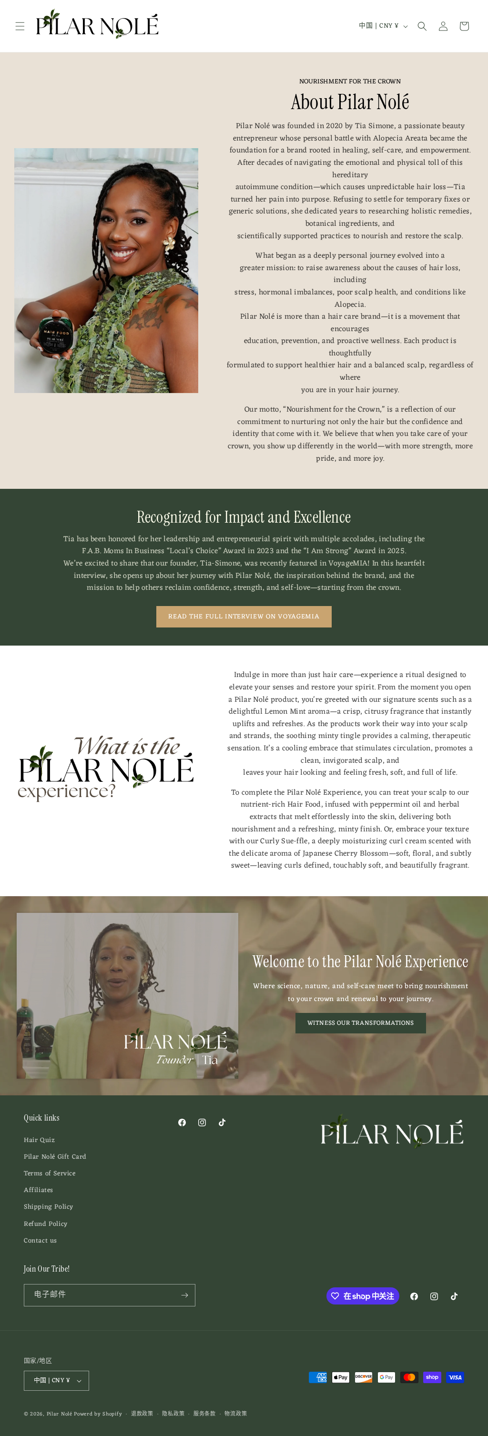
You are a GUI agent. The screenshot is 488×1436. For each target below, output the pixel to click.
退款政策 (142, 1414)
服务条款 (204, 1414)
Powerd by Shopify (98, 1414)
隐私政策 (173, 1414)
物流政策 (235, 1414)
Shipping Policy (48, 1207)
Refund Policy (46, 1224)
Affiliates (38, 1190)
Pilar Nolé (59, 1414)
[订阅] (184, 1295)
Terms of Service (50, 1174)
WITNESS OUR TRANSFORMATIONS (360, 1023)
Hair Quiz (39, 1140)
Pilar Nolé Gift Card (55, 1157)
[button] (20, 26)
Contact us (40, 1241)
